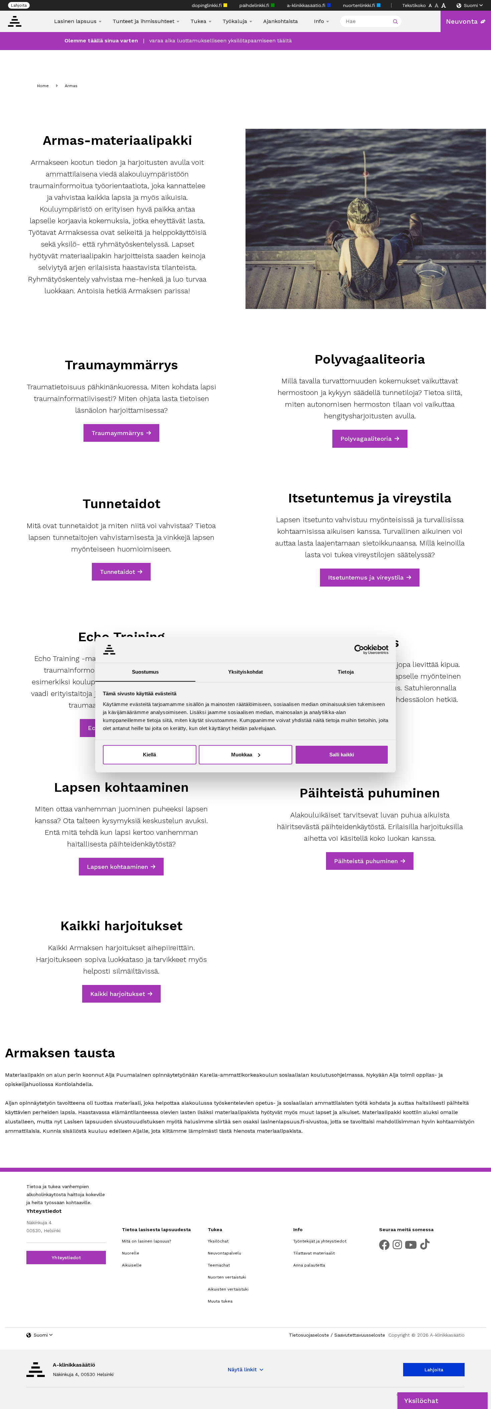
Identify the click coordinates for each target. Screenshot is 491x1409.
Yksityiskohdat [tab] (245, 671)
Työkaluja (234, 21)
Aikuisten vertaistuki (228, 1289)
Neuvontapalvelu (224, 1253)
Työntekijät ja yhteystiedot (319, 1241)
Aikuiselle (132, 1265)
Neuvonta (462, 21)
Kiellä (149, 754)
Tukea (198, 21)
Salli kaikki (341, 754)
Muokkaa (241, 754)
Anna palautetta (309, 1265)
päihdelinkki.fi (255, 5)
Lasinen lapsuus (75, 21)
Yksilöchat (218, 1241)
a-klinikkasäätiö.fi (307, 5)
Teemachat (219, 1265)
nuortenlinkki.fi (360, 5)
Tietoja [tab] (346, 671)
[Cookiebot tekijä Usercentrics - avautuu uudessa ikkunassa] (359, 650)
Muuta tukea (220, 1301)
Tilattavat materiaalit (314, 1253)
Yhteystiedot (66, 1257)
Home (43, 85)
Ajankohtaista (280, 21)
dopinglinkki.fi (207, 5)
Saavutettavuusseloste (359, 1335)
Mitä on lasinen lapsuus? (146, 1241)
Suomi (471, 5)
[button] (442, 1400)
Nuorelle (130, 1253)
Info (319, 21)
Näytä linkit (242, 1369)
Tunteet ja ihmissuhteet (143, 21)
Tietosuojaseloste (309, 1335)
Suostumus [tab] (145, 671)
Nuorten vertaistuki (227, 1277)
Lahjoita (19, 5)
